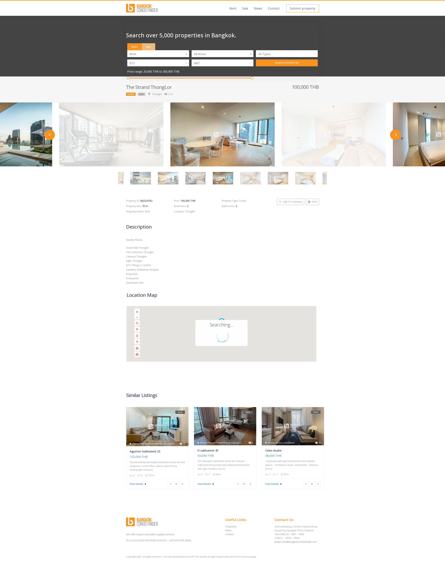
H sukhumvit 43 (207, 450)
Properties (231, 526)
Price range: (135, 71)
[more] (149, 469)
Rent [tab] (134, 46)
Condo (131, 94)
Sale (245, 8)
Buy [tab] (148, 46)
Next (395, 135)
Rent (232, 8)
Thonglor (157, 94)
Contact (274, 8)
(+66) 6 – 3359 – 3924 (287, 538)
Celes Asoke (273, 450)
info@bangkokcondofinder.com (299, 541)
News (258, 8)
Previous (49, 135)
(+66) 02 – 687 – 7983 (291, 534)
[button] (302, 8)
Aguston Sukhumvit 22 (145, 451)
